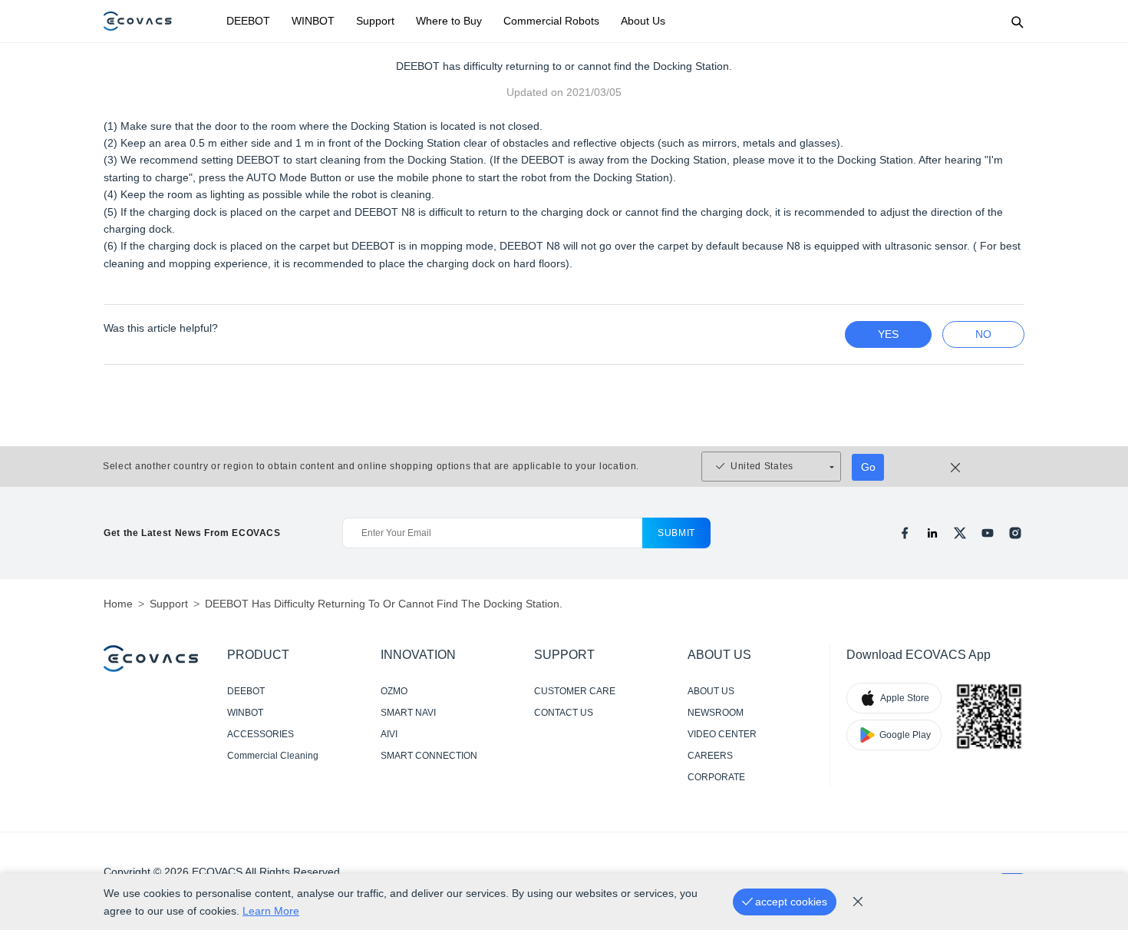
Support (375, 21)
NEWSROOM (716, 712)
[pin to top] (1097, 717)
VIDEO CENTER (722, 734)
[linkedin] (932, 533)
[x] (960, 533)
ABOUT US (711, 691)
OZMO (394, 691)
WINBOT (313, 21)
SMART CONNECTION (429, 755)
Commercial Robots (551, 21)
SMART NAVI (408, 712)
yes (888, 334)
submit (676, 533)
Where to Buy (449, 21)
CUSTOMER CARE (574, 691)
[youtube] (987, 533)
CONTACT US (563, 712)
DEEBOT (248, 21)
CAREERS (710, 755)
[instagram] (1015, 533)
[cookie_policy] (858, 901)
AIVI (389, 734)
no (983, 334)
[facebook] (904, 533)
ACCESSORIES (260, 734)
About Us (643, 21)
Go (868, 467)
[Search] (1016, 21)
